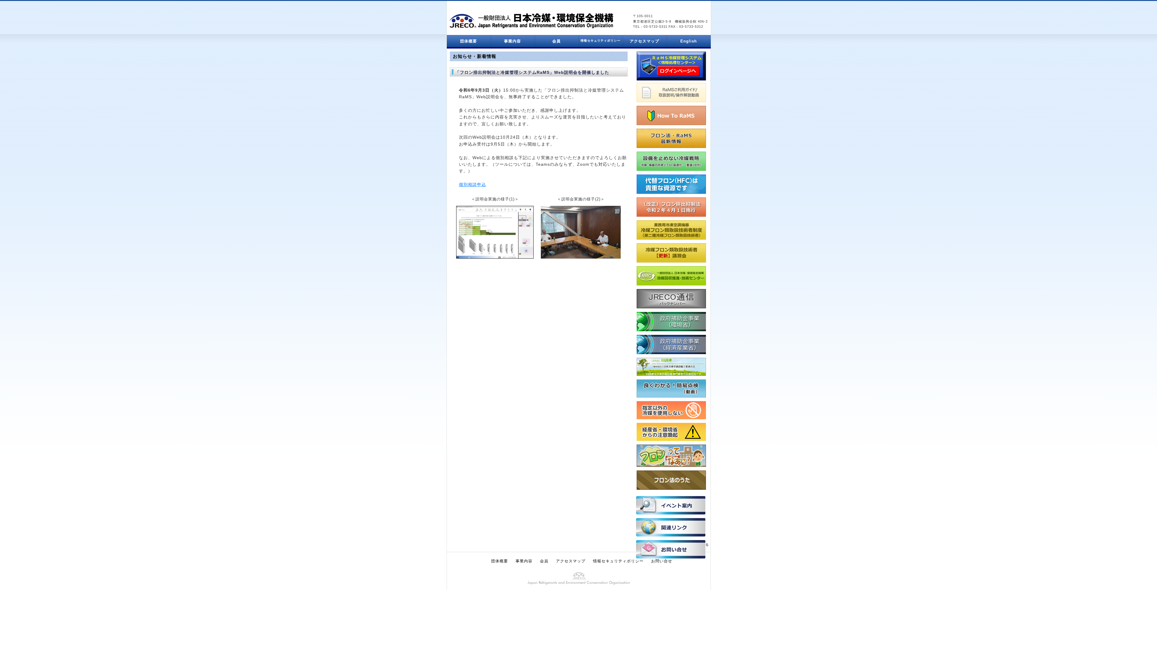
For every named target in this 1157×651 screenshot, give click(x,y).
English (688, 41)
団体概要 (468, 41)
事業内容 (512, 41)
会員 (556, 41)
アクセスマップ (644, 41)
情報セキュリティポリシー (618, 561)
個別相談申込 (472, 184)
